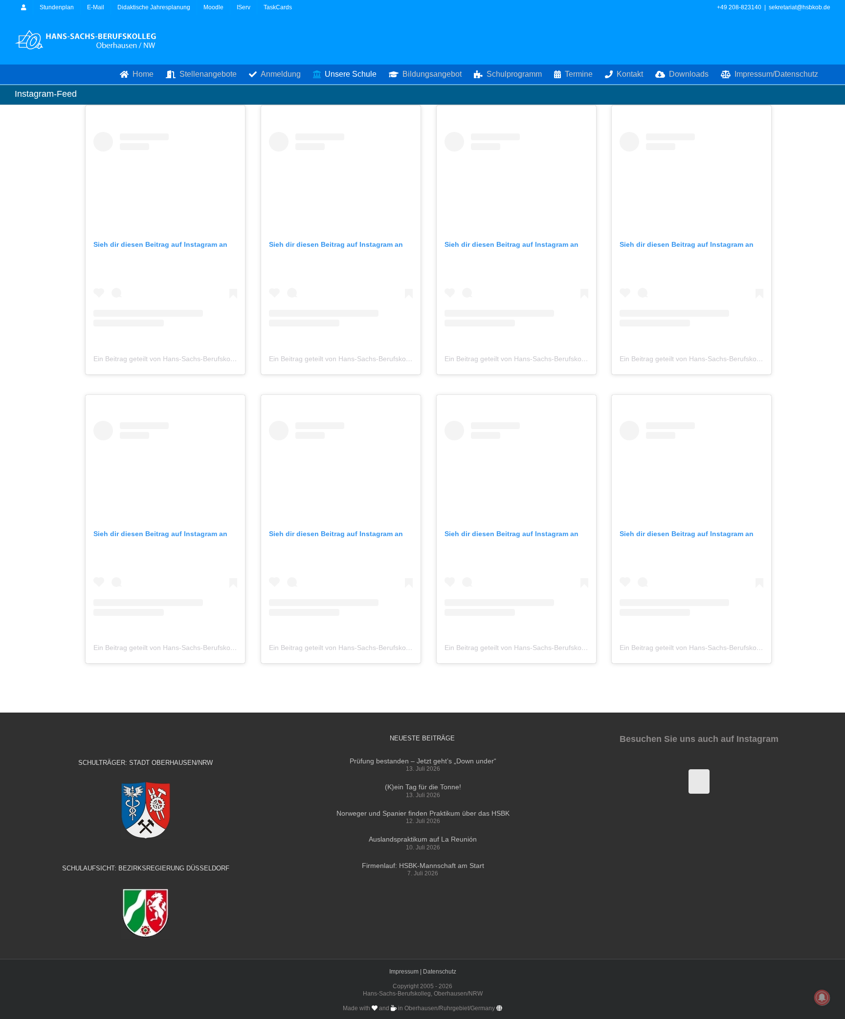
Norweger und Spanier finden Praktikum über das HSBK (423, 813)
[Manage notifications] (822, 997)
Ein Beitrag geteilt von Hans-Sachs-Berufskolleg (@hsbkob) (185, 359)
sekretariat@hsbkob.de (799, 7)
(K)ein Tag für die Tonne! (423, 787)
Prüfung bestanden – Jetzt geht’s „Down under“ (423, 761)
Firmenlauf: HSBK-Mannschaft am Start (423, 865)
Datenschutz (439, 971)
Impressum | (406, 971)
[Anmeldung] (24, 7)
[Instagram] (699, 781)
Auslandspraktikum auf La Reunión (423, 839)
